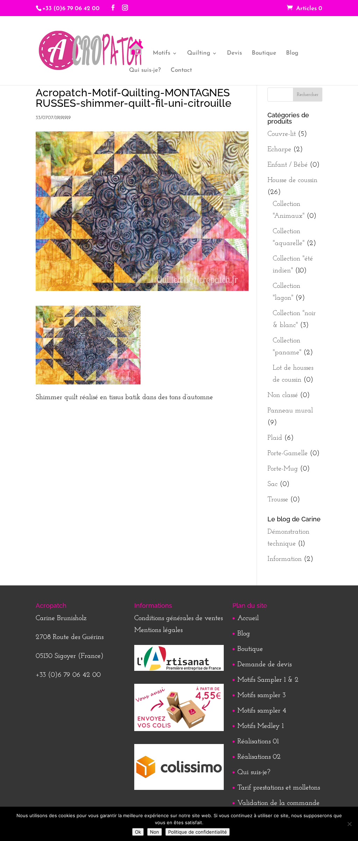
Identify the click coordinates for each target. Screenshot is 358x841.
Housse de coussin (292, 180)
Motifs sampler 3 (261, 695)
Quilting (198, 53)
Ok (138, 832)
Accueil (248, 618)
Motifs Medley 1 (260, 726)
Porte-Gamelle (287, 453)
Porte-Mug (282, 468)
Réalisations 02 (259, 756)
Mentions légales (158, 630)
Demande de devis (264, 664)
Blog (292, 53)
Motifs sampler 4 (261, 710)
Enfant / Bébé (287, 164)
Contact (181, 70)
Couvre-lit (281, 134)
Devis (234, 53)
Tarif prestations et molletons (278, 787)
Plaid (274, 438)
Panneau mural (290, 410)
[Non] (349, 823)
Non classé (282, 395)
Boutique (264, 53)
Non (154, 832)
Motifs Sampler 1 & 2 (268, 679)
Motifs (161, 53)
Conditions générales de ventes (178, 618)
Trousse (277, 499)
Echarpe (279, 149)
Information (284, 559)
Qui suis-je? (145, 70)
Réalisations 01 (258, 741)
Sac (272, 484)
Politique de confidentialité (197, 832)
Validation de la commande (278, 803)
